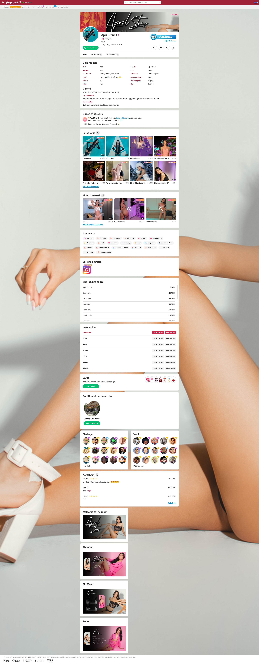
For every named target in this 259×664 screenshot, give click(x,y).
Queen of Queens (122, 118)
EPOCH (44, 657)
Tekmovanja (49, 7)
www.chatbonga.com (30, 657)
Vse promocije (38, 7)
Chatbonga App (63, 7)
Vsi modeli (5, 7)
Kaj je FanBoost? (170, 41)
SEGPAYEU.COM (51, 657)
